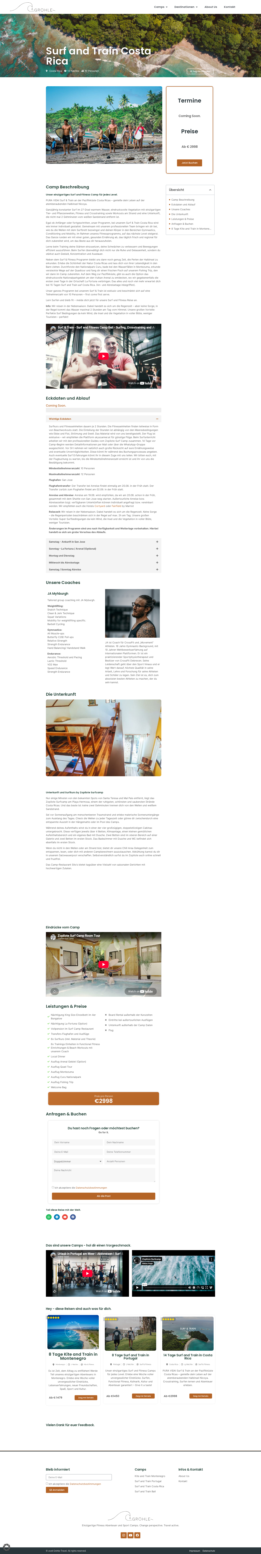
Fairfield (116, 505)
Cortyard (100, 505)
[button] (49, 130)
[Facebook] (137, 1535)
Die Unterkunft (179, 214)
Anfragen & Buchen (182, 223)
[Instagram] (124, 1535)
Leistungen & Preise (182, 218)
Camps (159, 7)
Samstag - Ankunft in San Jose (67, 541)
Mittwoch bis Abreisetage (64, 562)
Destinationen (184, 7)
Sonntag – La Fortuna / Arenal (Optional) (72, 548)
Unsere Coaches (180, 209)
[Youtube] (130, 1535)
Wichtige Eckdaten (60, 418)
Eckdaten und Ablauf (183, 204)
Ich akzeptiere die (81, 1187)
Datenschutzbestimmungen (91, 1187)
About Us (211, 7)
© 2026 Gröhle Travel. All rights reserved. (66, 1551)
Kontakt (229, 7)
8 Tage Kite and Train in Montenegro (191, 228)
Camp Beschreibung (182, 199)
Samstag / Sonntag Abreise (65, 569)
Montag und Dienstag (61, 555)
